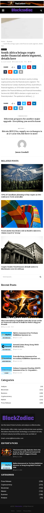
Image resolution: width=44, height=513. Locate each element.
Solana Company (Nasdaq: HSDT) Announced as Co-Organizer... (26, 369)
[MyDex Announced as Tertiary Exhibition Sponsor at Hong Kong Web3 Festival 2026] (6, 335)
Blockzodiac (22, 10)
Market (3, 400)
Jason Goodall (7, 62)
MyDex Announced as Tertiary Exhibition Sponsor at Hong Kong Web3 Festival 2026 (28, 465)
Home (12, 511)
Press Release (6, 403)
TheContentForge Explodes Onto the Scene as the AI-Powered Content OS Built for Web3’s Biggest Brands (21, 322)
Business (4, 49)
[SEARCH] (40, 277)
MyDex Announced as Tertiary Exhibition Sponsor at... (25, 334)
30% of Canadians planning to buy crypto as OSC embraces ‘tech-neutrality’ (21, 196)
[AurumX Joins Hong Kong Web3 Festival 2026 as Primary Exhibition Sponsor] (6, 347)
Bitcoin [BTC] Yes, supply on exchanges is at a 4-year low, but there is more (22, 132)
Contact (19, 511)
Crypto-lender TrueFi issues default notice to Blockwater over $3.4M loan (19, 268)
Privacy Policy (27, 511)
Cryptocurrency (6, 396)
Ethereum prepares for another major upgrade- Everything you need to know (22, 120)
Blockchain (4, 390)
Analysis (4, 386)
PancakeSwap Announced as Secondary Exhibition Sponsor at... (27, 357)
